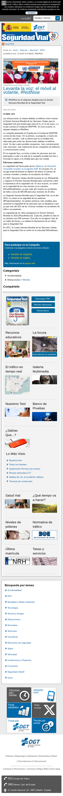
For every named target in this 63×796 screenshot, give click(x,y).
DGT (9, 596)
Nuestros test (15, 460)
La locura (44, 345)
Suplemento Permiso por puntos (24, 469)
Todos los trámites (18, 464)
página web (30, 263)
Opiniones (32, 756)
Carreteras (12, 637)
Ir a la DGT (26, 18)
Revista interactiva (43, 304)
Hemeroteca (43, 310)
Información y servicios (24, 769)
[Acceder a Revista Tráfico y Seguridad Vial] (30, 36)
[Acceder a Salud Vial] (17, 503)
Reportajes (20, 756)
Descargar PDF (42, 298)
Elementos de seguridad (19, 643)
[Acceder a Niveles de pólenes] (17, 535)
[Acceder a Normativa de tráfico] (44, 535)
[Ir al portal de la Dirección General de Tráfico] (31, 742)
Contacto (7, 769)
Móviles (26, 280)
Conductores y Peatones (19, 660)
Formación (12, 666)
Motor (54, 756)
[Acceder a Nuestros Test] (17, 412)
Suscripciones (25, 761)
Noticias (23, 50)
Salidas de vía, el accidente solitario (26, 477)
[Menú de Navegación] (4, 3)
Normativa (12, 625)
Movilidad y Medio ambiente (21, 602)
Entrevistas (44, 756)
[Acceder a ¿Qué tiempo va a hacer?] (44, 508)
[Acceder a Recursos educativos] (17, 349)
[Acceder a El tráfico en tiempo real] (17, 384)
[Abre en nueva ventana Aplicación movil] (44, 694)
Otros (10, 678)
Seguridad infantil (15, 672)
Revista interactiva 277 (20, 473)
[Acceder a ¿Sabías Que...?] (17, 443)
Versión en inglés (20, 258)
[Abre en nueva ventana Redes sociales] (44, 710)
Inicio (15, 50)
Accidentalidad (14, 590)
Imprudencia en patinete (44, 354)
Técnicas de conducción (20, 481)
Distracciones (13, 619)
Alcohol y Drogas (15, 613)
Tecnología (12, 608)
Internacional (39, 761)
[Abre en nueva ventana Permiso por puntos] (44, 725)
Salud (10, 648)
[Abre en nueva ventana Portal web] (19, 725)
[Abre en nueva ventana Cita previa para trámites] (19, 694)
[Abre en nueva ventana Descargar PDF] (16, 311)
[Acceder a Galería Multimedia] (44, 379)
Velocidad (12, 654)
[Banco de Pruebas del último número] (44, 416)
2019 (42, 50)
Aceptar (31, 13)
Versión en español (21, 254)
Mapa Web (42, 769)
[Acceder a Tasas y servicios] (44, 561)
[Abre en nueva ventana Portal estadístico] (19, 710)
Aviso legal (55, 769)
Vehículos (12, 631)
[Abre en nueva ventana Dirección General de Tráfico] (39, 27)
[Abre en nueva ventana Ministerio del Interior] (16, 27)
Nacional (33, 50)
